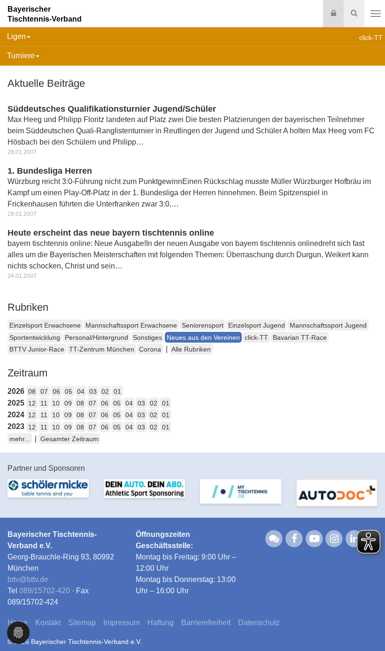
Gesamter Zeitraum (69, 439)
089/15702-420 (44, 591)
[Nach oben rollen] (366, 624)
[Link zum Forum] (274, 538)
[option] (48, 494)
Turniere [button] (21, 56)
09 (68, 403)
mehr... (19, 439)
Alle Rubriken (191, 349)
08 (32, 391)
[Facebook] (294, 538)
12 (32, 403)
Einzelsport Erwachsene (45, 325)
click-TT (256, 337)
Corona (150, 349)
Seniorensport (202, 325)
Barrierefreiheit (206, 623)
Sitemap (82, 623)
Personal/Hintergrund (96, 337)
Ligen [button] (16, 36)
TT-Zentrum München (101, 349)
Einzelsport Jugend (256, 325)
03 (93, 391)
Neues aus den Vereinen (203, 337)
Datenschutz (259, 623)
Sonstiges (147, 337)
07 (44, 391)
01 (117, 391)
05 (68, 391)
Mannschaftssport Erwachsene (131, 325)
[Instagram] (334, 538)
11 (43, 403)
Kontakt (48, 623)
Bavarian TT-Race (300, 337)
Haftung (160, 623)
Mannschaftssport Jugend (328, 325)
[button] (18, 632)
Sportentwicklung (34, 337)
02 (105, 391)
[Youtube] (314, 538)
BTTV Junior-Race (36, 349)
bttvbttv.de (28, 579)
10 (56, 403)
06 (56, 391)
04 (81, 391)
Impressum (121, 623)
